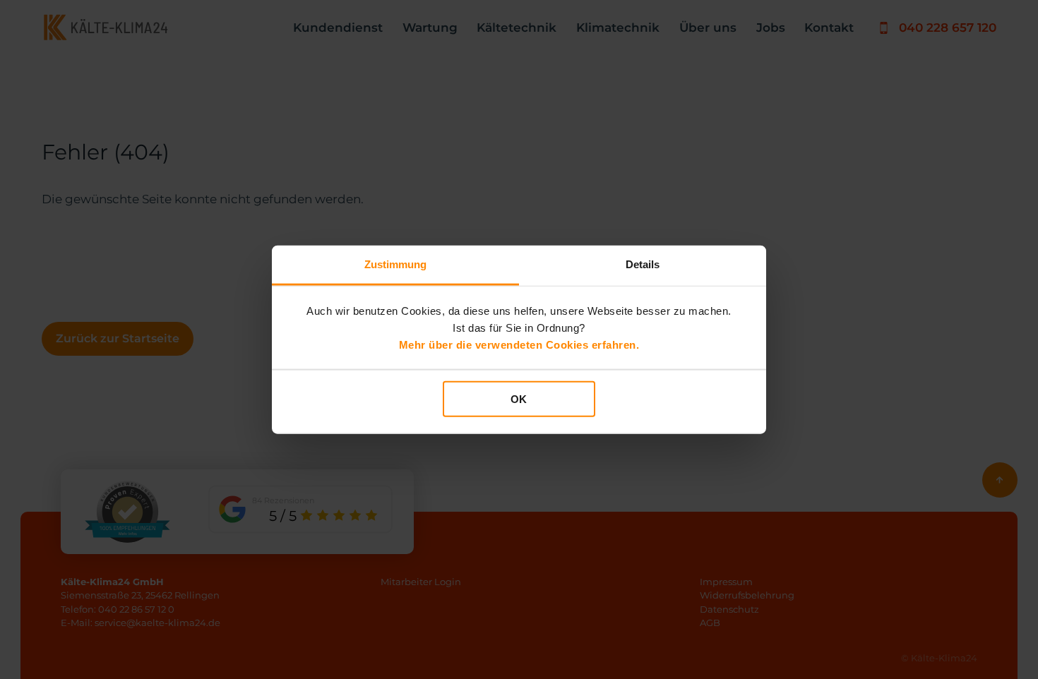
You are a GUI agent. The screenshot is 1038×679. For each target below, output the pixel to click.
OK (519, 399)
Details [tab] (643, 264)
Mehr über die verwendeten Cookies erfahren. (519, 344)
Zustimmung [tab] (395, 264)
